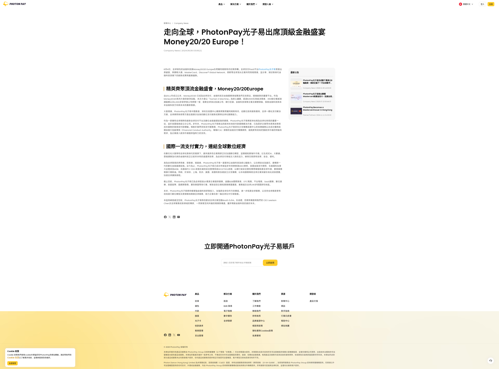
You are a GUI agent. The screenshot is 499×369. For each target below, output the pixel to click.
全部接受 (12, 363)
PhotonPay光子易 (267, 69)
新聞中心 (167, 23)
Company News (181, 23)
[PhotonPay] (14, 5)
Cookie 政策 (13, 357)
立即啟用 (270, 262)
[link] (167, 23)
